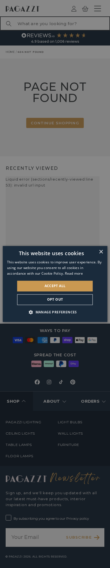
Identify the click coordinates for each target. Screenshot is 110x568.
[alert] (55, 284)
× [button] (101, 252)
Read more (74, 273)
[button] (55, 312)
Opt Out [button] (55, 299)
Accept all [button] (55, 285)
